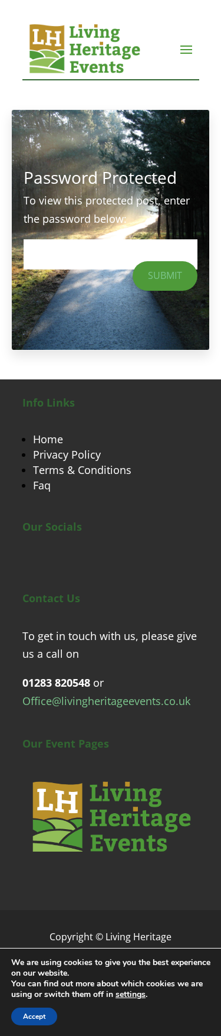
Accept (34, 1016)
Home (48, 439)
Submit (165, 275)
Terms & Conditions (82, 470)
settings (131, 994)
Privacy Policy (67, 454)
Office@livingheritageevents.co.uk (106, 701)
